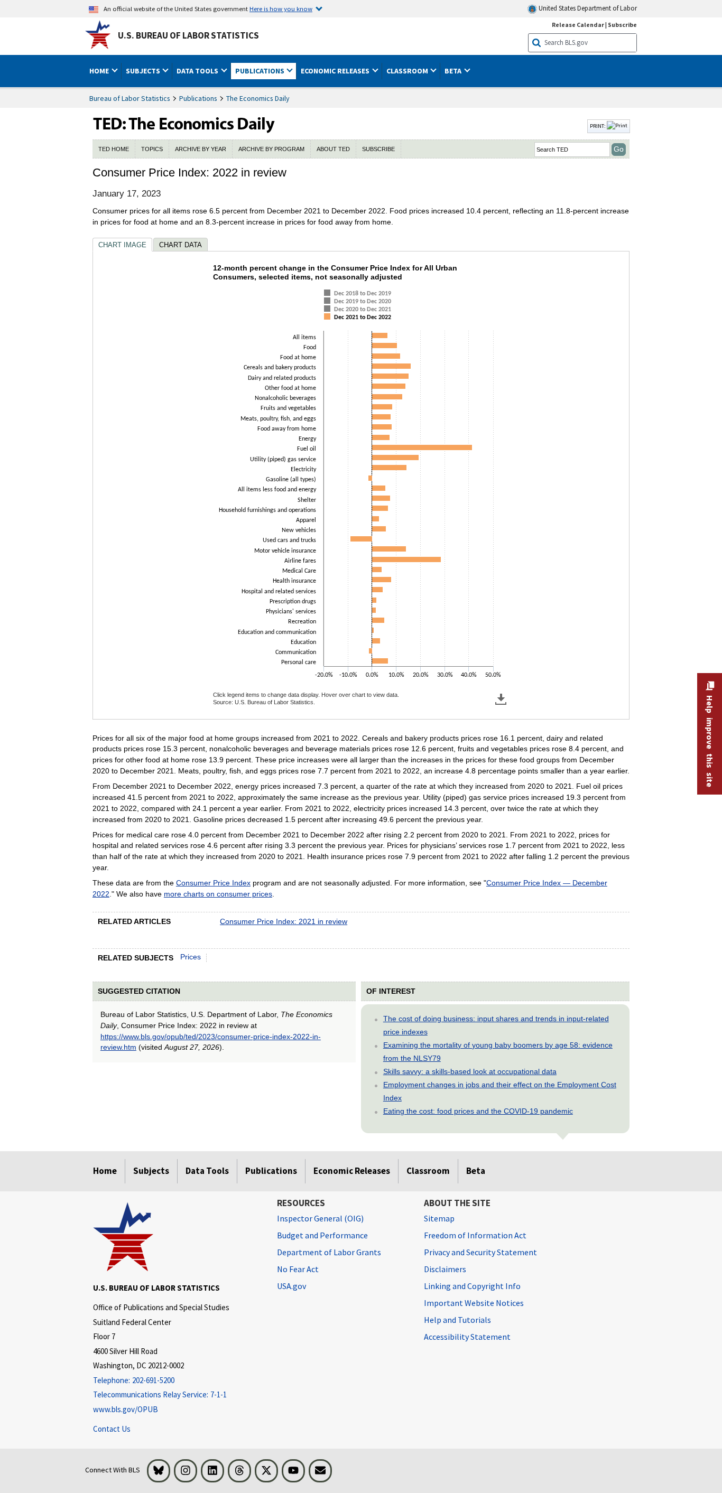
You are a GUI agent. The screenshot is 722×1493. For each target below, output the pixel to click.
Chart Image (122, 245)
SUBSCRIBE (378, 149)
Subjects (151, 1171)
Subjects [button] (144, 71)
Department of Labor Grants (329, 1252)
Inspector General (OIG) (320, 1218)
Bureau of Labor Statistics (129, 98)
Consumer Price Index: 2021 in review (283, 921)
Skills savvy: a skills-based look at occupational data (470, 1071)
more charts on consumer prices (218, 894)
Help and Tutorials (457, 1319)
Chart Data (180, 245)
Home (105, 1171)
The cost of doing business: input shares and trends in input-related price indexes (496, 1025)
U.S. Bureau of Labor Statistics (188, 35)
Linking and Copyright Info (472, 1286)
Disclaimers (445, 1269)
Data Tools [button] (198, 71)
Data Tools (207, 1171)
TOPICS (152, 149)
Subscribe (622, 25)
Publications (198, 98)
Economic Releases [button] (336, 71)
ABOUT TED (333, 149)
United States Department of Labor (587, 8)
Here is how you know (280, 8)
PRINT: (598, 125)
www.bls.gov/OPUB (125, 1409)
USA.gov (291, 1286)
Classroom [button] (408, 71)
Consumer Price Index (213, 883)
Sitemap (439, 1218)
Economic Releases (351, 1171)
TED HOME (113, 149)
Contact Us (112, 1429)
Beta (475, 1171)
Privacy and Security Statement (480, 1252)
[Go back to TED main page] (338, 126)
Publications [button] (260, 71)
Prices (190, 957)
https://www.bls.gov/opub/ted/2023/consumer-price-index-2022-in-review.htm (210, 1042)
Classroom (428, 1171)
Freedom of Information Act (475, 1235)
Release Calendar (578, 25)
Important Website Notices (474, 1303)
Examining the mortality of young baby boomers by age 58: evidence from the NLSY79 (498, 1051)
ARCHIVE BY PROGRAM (271, 149)
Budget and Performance (322, 1235)
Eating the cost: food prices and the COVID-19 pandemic (478, 1111)
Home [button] (99, 71)
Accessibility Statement (467, 1336)
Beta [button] (454, 71)
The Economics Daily (258, 98)
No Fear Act (298, 1269)
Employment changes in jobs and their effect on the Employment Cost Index (499, 1091)
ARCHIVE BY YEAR (200, 149)
